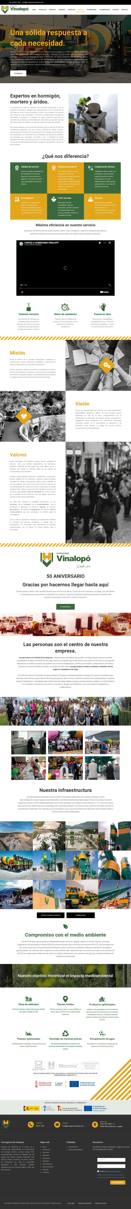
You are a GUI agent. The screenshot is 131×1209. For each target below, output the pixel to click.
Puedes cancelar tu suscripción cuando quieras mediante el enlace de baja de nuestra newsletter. (111, 1176)
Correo (65, 1123)
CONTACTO (124, 9)
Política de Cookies (101, 1203)
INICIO (34, 9)
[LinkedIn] (120, 2)
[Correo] (57, 1125)
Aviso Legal (71, 1203)
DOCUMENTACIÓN (104, 9)
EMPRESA (81, 9)
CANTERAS (61, 9)
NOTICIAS (115, 9)
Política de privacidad (113, 1171)
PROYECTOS (71, 9)
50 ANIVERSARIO (92, 9)
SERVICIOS (52, 9)
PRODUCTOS (42, 9)
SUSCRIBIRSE (118, 1182)
